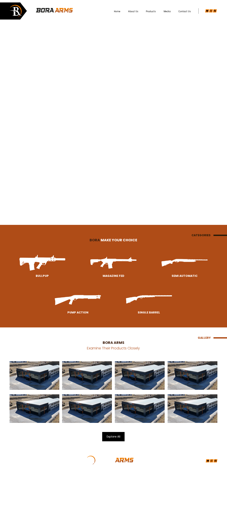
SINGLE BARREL (33, 500)
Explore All (113, 436)
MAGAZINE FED (33, 485)
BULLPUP (29, 480)
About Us (133, 11)
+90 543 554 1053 (100, 489)
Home (117, 11)
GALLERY (65, 480)
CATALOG (65, 485)
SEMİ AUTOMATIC (34, 490)
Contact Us (184, 11)
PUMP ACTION (32, 495)
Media (167, 11)
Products (151, 11)
